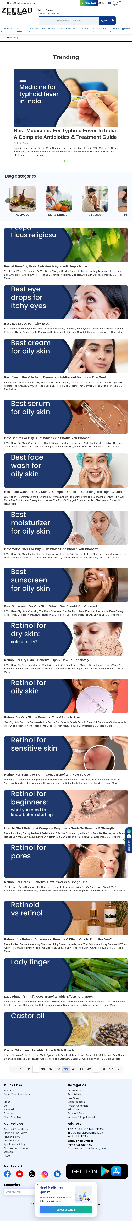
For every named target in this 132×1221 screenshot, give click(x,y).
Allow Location (66, 1209)
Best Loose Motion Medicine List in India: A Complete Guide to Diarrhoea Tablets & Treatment (64, 137)
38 (58, 1075)
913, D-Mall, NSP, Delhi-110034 (87, 1135)
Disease (8, 1119)
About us (9, 1097)
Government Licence (16, 1154)
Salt (6, 1112)
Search (109, 20)
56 (103, 1075)
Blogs (7, 1108)
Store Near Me (12, 1123)
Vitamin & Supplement (120, 28)
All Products (6, 28)
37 (50, 1075)
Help (6, 1104)
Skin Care (83, 28)
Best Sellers (19, 30)
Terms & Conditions (16, 1135)
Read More (47, 161)
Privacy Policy (12, 1143)
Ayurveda (9, 1116)
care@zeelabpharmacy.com (22, 3)
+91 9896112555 (79, 1142)
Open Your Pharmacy (17, 1101)
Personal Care (99, 28)
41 (81, 1075)
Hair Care (33, 28)
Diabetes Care (48, 28)
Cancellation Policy (15, 1139)
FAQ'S (7, 1162)
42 (89, 1075)
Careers (8, 1158)
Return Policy (11, 1147)
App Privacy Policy (14, 1151)
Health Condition (67, 28)
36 (43, 1075)
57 (111, 1075)
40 (73, 1075)
